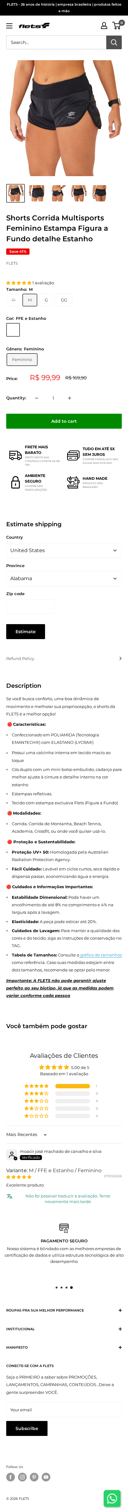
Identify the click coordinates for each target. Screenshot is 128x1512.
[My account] (104, 25)
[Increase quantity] (69, 398)
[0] (117, 25)
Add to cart (64, 421)
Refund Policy (20, 658)
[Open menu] (9, 25)
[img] (18, 1176)
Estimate (26, 631)
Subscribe (27, 1428)
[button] (19, 282)
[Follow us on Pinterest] (34, 1477)
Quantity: (16, 397)
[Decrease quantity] (36, 398)
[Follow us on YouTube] (46, 1477)
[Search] (114, 42)
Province (15, 565)
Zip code (15, 593)
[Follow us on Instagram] (22, 1477)
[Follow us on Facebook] (10, 1477)
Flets (12, 263)
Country (14, 537)
